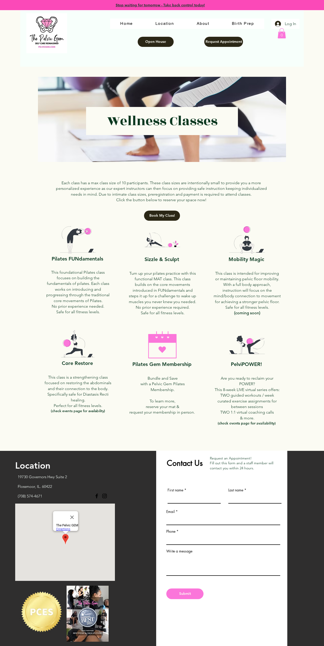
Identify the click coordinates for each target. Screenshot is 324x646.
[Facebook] (97, 496)
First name (175, 490)
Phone (170, 531)
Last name (235, 490)
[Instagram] (105, 496)
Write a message (179, 551)
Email (170, 511)
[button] (281, 33)
